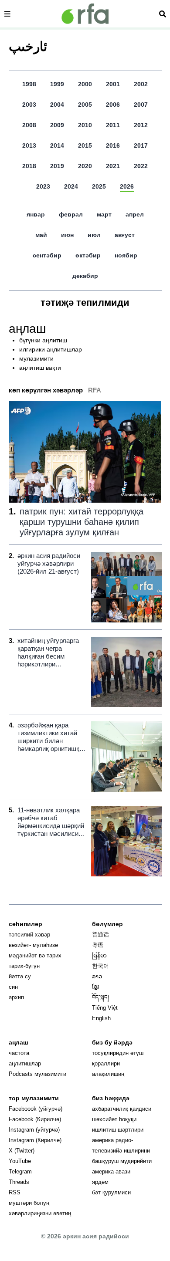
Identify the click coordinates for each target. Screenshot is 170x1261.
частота (19, 1053)
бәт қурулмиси (111, 1192)
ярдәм (100, 1182)
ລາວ (97, 976)
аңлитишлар (25, 1063)
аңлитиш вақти (40, 367)
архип (16, 997)
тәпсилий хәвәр (29, 934)
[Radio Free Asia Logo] (85, 13)
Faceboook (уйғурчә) (35, 1108)
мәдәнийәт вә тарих (35, 955)
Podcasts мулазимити (37, 1074)
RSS (14, 1192)
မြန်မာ (99, 955)
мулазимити (36, 358)
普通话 (100, 934)
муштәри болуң (29, 1203)
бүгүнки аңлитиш (43, 340)
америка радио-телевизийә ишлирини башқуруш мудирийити (122, 1150)
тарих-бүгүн (24, 966)
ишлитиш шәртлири (117, 1129)
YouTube (20, 1161)
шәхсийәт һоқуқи (114, 1119)
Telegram (20, 1171)
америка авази (111, 1171)
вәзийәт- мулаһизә (33, 945)
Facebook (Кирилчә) (35, 1119)
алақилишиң (108, 1074)
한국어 (100, 966)
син (13, 987)
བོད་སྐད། (100, 997)
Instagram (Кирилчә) (35, 1140)
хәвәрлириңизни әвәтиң (40, 1213)
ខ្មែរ (95, 987)
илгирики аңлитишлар (50, 349)
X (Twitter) (21, 1150)
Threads (19, 1182)
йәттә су (20, 976)
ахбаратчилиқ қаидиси (121, 1108)
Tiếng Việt (105, 1007)
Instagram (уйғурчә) (34, 1129)
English (101, 1018)
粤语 (97, 945)
